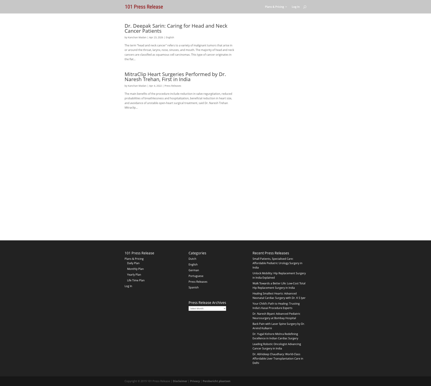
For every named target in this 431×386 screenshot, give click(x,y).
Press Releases (172, 85)
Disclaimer (180, 381)
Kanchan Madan (137, 37)
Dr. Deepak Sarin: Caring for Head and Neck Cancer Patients (176, 28)
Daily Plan (133, 263)
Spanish (194, 287)
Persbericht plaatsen (216, 381)
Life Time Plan (136, 280)
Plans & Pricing (274, 7)
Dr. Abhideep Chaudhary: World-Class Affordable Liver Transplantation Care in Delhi (278, 358)
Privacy (195, 381)
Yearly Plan (134, 274)
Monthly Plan (135, 269)
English (170, 37)
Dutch (192, 259)
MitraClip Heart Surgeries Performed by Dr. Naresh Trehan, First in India (175, 77)
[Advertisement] (273, 73)
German (194, 270)
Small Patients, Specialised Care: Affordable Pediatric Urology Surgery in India (277, 263)
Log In (296, 7)
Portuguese (196, 276)
